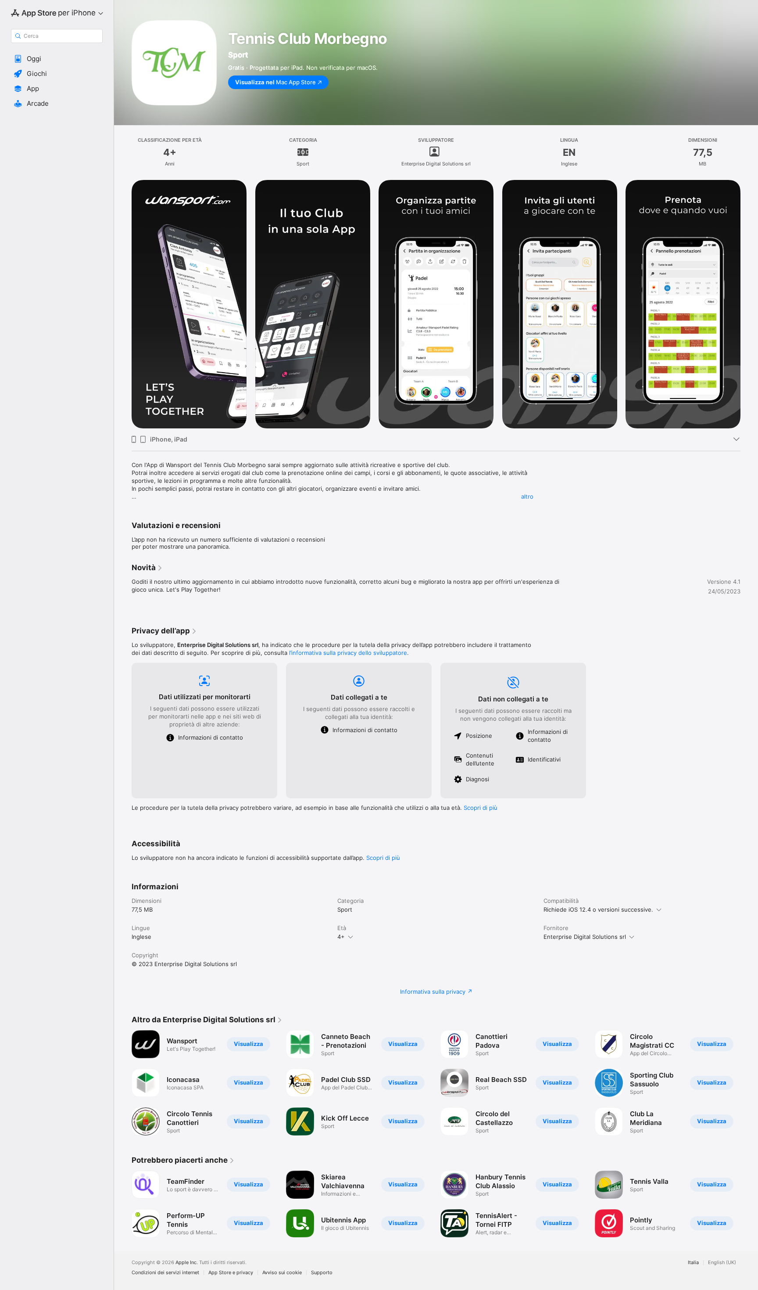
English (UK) (722, 1262)
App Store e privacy (230, 1272)
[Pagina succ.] (749, 304)
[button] (56, 58)
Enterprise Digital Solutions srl (584, 936)
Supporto (322, 1272)
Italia (693, 1262)
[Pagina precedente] (123, 304)
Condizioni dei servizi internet (165, 1272)
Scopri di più (480, 807)
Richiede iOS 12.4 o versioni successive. (598, 909)
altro (527, 496)
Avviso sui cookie (282, 1272)
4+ (341, 936)
